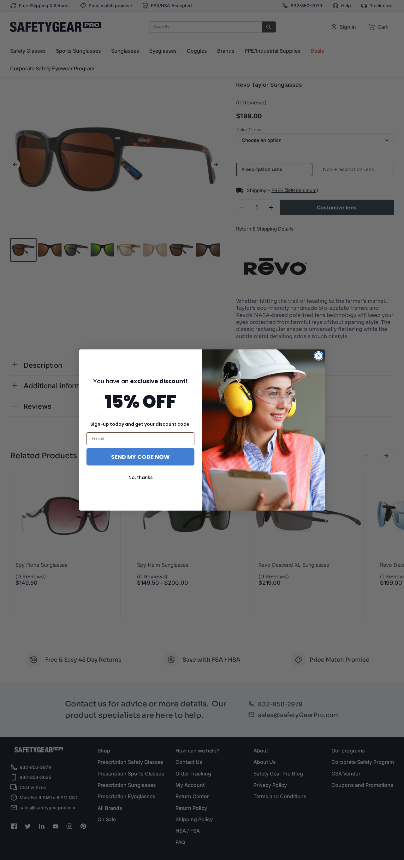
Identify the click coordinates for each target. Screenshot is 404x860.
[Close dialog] (319, 356)
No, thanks (140, 477)
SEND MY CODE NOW (140, 457)
